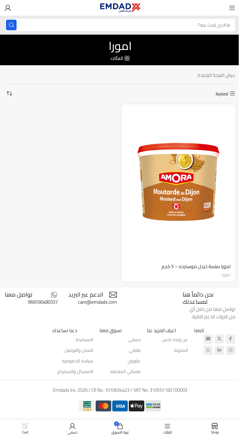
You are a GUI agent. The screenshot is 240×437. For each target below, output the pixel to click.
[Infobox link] (90, 294)
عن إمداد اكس (175, 340)
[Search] (11, 25)
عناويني (134, 361)
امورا (226, 274)
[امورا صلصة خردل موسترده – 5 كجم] (178, 181)
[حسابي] (8, 8)
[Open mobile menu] (232, 8)
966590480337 (43, 302)
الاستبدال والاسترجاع (75, 371)
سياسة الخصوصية (77, 361)
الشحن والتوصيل (78, 350)
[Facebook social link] (230, 339)
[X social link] (219, 339)
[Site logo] (120, 7)
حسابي (134, 340)
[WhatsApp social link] (208, 350)
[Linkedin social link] (219, 350)
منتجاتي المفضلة (125, 371)
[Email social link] (208, 339)
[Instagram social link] (230, 350)
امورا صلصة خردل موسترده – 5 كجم (196, 266)
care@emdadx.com (97, 302)
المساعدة (84, 340)
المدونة (181, 350)
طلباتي (135, 350)
